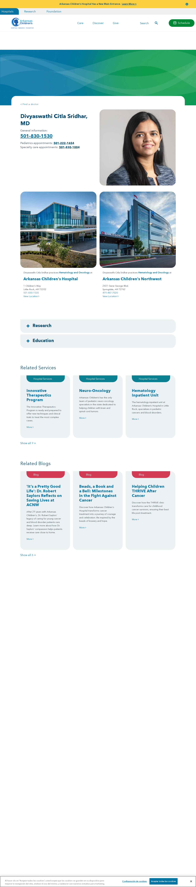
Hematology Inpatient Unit (145, 392)
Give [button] (116, 23)
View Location (30, 296)
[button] (187, 4)
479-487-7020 (110, 292)
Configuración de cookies (134, 881)
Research (30, 11)
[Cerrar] (191, 881)
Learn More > (129, 3)
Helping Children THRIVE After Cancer (148, 491)
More (29, 427)
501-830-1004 (69, 147)
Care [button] (80, 23)
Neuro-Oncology (95, 390)
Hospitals (7, 11)
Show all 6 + (28, 555)
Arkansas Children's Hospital (50, 279)
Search (144, 23)
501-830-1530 (36, 136)
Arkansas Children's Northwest (132, 279)
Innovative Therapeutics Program (38, 395)
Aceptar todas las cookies (163, 881)
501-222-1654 (64, 143)
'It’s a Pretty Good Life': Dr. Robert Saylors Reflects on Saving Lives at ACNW (44, 495)
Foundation (54, 11)
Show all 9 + (28, 443)
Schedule (184, 23)
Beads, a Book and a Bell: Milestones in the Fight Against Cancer (97, 493)
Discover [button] (98, 23)
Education (43, 340)
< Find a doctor (29, 104)
